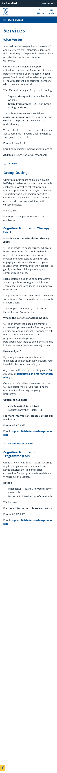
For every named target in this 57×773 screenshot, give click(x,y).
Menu (51, 12)
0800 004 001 (48, 3)
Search (40, 12)
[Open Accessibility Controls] (2, 768)
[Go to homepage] (6, 12)
